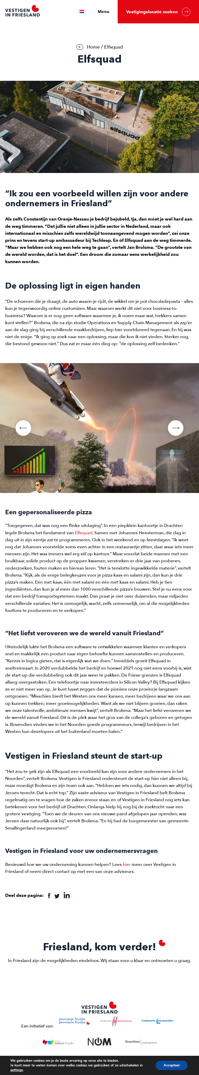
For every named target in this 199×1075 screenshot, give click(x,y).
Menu (103, 11)
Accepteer (172, 1065)
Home (93, 47)
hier (127, 864)
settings (16, 1070)
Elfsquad (84, 533)
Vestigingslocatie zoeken (152, 11)
